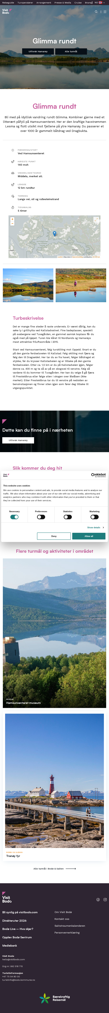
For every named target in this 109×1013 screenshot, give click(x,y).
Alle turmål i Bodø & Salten (48, 868)
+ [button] (12, 219)
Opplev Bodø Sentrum (17, 937)
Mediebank (9, 945)
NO (96, 2)
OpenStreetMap (77, 257)
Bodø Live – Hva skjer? (17, 929)
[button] (28, 285)
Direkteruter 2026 (14, 920)
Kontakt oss (61, 918)
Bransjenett (91, 2)
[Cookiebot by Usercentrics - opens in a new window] (93, 475)
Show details (93, 527)
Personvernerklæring (67, 932)
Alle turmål (71, 51)
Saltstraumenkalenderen (69, 925)
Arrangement (43, 2)
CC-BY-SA (96, 257)
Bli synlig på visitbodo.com (20, 912)
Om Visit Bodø (63, 912)
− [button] (12, 223)
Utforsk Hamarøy (38, 51)
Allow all (89, 536)
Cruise (78, 2)
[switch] (41, 517)
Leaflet (60, 257)
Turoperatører (25, 2)
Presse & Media (62, 2)
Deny (53, 536)
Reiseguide (8, 2)
